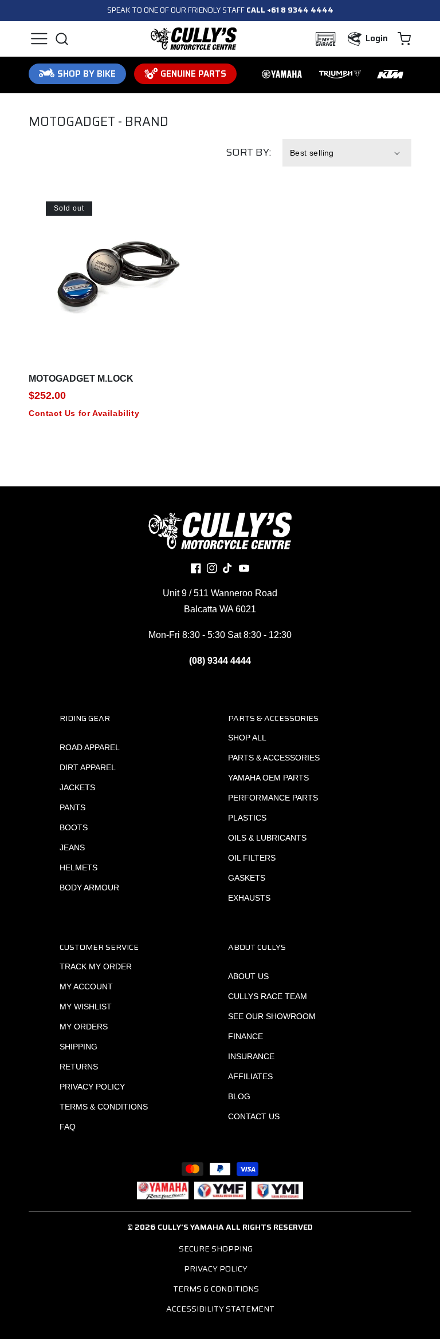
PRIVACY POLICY (92, 1086)
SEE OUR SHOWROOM (272, 1016)
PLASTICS (247, 817)
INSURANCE (251, 1056)
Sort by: (248, 152)
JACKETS (77, 787)
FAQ (68, 1126)
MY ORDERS (84, 1026)
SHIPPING (78, 1046)
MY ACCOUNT (86, 986)
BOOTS (74, 827)
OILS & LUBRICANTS (267, 837)
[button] (39, 39)
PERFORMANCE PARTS (273, 797)
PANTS (72, 807)
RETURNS (79, 1066)
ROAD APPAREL (90, 747)
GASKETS (246, 877)
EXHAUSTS (249, 897)
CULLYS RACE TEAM (267, 996)
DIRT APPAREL (88, 767)
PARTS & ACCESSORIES (274, 757)
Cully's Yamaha (191, 1227)
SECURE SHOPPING (216, 1248)
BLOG (239, 1096)
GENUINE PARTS (193, 74)
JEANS (72, 847)
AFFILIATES (250, 1076)
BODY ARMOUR (89, 887)
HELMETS (78, 867)
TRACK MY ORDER (96, 966)
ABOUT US (248, 976)
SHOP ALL (247, 737)
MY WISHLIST (86, 1006)
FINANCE (245, 1036)
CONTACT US (254, 1116)
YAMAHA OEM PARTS (268, 777)
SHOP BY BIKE (86, 74)
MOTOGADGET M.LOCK (81, 378)
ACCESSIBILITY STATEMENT (220, 1308)
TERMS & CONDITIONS (104, 1106)
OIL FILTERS (252, 857)
